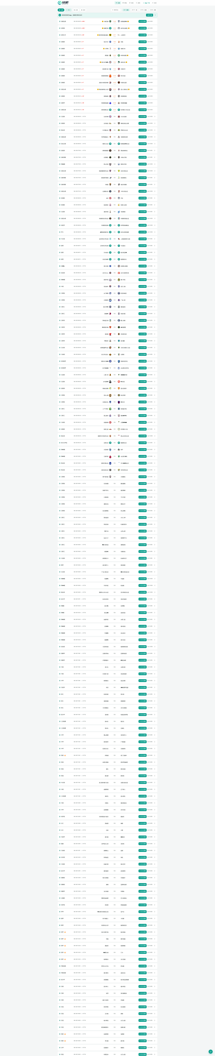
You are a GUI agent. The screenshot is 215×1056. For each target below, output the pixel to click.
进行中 (134, 10)
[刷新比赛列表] (211, 1052)
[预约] (154, 116)
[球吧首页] (63, 3)
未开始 (143, 10)
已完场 (153, 10)
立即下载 (149, 15)
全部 (125, 10)
